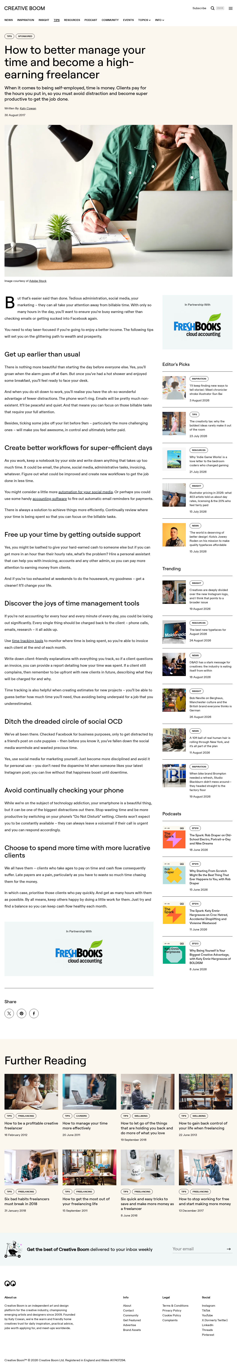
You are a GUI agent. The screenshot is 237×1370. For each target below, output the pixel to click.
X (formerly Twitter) (215, 1320)
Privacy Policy (171, 1310)
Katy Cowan (28, 108)
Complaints (170, 1320)
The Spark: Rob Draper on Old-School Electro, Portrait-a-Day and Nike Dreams (211, 839)
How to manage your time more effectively (85, 1125)
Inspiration (199, 378)
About (127, 1306)
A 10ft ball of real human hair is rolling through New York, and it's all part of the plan (210, 742)
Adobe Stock (37, 281)
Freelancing (26, 1116)
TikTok (206, 1310)
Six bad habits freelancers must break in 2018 (26, 1201)
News (195, 525)
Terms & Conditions (175, 1306)
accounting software (50, 498)
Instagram (208, 1306)
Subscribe (199, 8)
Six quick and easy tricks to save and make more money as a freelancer (147, 1204)
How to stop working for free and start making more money (205, 1201)
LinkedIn (207, 1325)
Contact (128, 1310)
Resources (199, 450)
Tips (9, 36)
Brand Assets (132, 1330)
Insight (196, 486)
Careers (81, 1116)
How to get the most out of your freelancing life (86, 1201)
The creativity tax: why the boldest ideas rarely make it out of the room (210, 425)
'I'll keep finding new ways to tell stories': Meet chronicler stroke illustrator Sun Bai (209, 390)
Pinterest (208, 1335)
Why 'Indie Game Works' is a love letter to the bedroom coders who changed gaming (209, 461)
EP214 (195, 903)
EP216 (195, 828)
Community (130, 1315)
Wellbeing (141, 1116)
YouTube (207, 1315)
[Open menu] (231, 8)
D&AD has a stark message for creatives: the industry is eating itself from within (210, 666)
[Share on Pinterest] (21, 1013)
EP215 (195, 864)
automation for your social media (85, 492)
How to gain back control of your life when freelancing (203, 1125)
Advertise (129, 1325)
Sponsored (25, 36)
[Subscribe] (229, 1249)
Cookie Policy (171, 1315)
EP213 (195, 943)
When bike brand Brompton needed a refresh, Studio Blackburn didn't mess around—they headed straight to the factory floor (210, 782)
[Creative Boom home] (24, 8)
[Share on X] (9, 1013)
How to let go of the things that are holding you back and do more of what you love (147, 1128)
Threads (207, 1330)
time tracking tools (27, 640)
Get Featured (132, 1320)
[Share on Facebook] (34, 1013)
